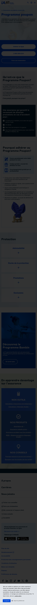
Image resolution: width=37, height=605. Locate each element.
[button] (18, 600)
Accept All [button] (6, 600)
